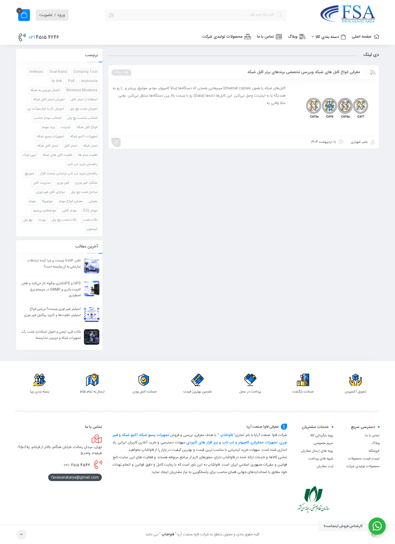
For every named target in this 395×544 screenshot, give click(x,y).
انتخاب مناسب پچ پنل (83, 118)
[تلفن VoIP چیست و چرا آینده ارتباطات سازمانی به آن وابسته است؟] (91, 265)
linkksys (36, 72)
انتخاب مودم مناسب (47, 118)
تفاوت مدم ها (88, 155)
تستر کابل (70, 146)
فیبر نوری (63, 183)
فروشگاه (374, 451)
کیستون (92, 229)
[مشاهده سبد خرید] (24, 15)
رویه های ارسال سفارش (317, 451)
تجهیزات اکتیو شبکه (84, 136)
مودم (32, 201)
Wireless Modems (82, 90)
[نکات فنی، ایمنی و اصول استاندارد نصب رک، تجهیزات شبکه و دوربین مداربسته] (91, 337)
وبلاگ (376, 443)
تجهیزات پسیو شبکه (50, 136)
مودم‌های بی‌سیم (44, 211)
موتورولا (47, 201)
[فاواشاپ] (336, 15)
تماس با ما (372, 435)
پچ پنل (27, 220)
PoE (71, 81)
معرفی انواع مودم (71, 201)
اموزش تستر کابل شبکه (48, 99)
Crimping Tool (85, 72)
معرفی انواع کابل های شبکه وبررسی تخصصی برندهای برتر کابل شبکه (303, 72)
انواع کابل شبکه (87, 127)
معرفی (93, 201)
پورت (42, 220)
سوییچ (29, 173)
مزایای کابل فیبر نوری (50, 192)
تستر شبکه (90, 146)
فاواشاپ (226, 435)
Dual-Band (58, 72)
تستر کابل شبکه (47, 146)
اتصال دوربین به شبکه (45, 90)
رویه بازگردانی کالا (321, 435)
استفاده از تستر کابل (84, 99)
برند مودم (48, 127)
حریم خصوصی (323, 443)
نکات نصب (90, 220)
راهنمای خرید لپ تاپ (83, 164)
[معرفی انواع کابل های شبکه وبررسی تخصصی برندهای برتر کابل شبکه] (333, 107)
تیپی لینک (29, 155)
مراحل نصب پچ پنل (84, 192)
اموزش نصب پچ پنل (84, 109)
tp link (57, 81)
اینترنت (66, 127)
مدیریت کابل (42, 183)
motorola (89, 81)
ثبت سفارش (325, 466)
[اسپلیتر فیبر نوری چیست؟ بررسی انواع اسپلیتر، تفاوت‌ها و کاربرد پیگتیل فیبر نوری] (91, 314)
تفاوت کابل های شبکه (57, 155)
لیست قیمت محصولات (364, 459)
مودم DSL (90, 211)
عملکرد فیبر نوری (86, 183)
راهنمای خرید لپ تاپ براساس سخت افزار (69, 173)
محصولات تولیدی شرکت (363, 466)
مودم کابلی (69, 211)
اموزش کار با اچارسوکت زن (45, 109)
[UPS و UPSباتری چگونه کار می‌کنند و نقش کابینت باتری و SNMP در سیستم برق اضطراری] (91, 288)
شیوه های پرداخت (320, 459)
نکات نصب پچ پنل (64, 220)
